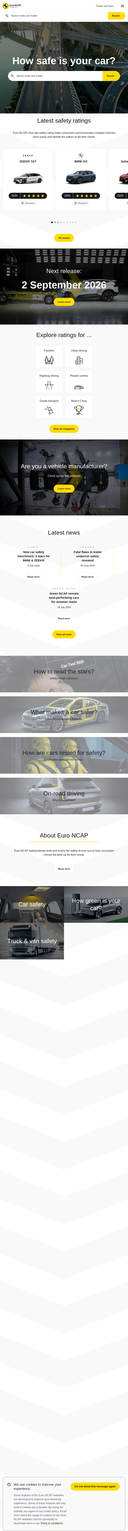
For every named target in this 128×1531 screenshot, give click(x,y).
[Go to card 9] (76, 222)
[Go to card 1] (52, 222)
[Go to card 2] (55, 222)
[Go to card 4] (61, 222)
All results (64, 238)
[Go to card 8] (73, 222)
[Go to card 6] (67, 222)
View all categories (64, 428)
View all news (64, 634)
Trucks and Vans (105, 6)
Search (116, 15)
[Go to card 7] (70, 222)
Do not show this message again (95, 1486)
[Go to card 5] (64, 222)
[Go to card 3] (58, 222)
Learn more (64, 302)
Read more (34, 576)
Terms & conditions (51, 1523)
